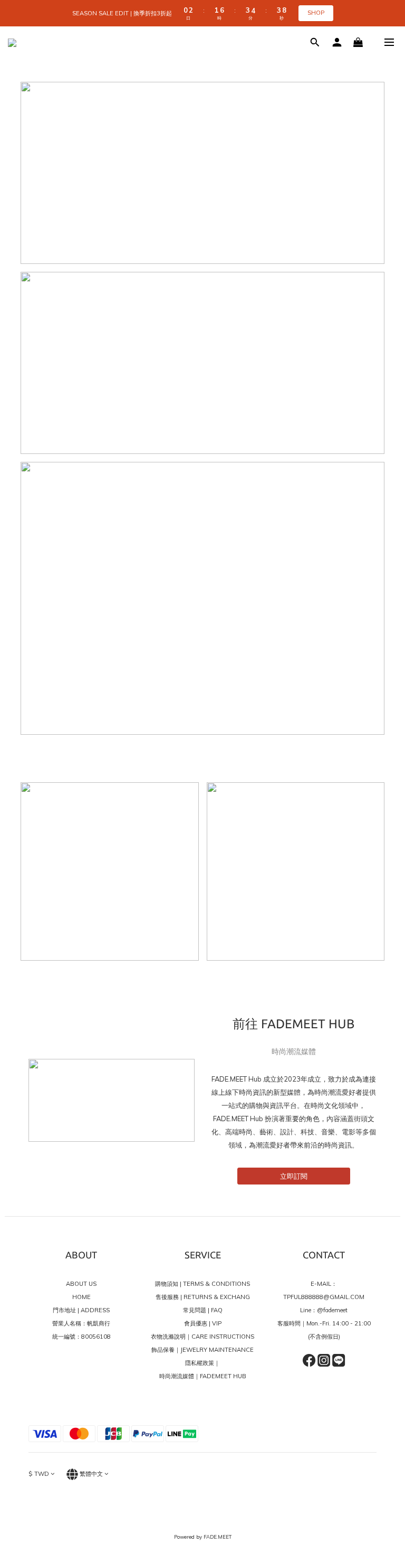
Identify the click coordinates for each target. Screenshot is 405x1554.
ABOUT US (81, 1283)
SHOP (315, 12)
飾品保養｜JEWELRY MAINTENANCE (202, 1349)
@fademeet (332, 1310)
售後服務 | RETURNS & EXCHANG (203, 1297)
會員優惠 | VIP (202, 1323)
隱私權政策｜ (202, 1363)
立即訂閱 (293, 1176)
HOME (81, 1297)
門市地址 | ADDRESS (81, 1310)
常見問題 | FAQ (203, 1310)
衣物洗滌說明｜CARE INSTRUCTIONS (202, 1336)
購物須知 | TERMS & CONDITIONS (202, 1283)
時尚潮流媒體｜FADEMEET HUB (202, 1376)
